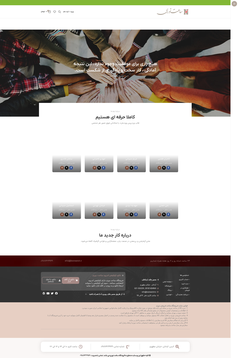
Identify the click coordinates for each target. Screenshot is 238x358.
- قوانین (169, 294)
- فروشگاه (169, 286)
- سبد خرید (185, 283)
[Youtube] (48, 293)
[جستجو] (59, 11)
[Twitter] (52, 293)
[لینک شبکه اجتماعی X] (164, 168)
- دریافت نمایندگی (183, 294)
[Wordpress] (44, 293)
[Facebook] (56, 293)
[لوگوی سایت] (173, 11)
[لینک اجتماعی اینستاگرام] (159, 168)
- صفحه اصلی (168, 281)
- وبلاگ (170, 290)
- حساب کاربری (184, 279)
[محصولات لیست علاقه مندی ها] (54, 11)
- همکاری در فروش (185, 289)
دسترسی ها (184, 275)
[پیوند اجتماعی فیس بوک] (168, 168)
